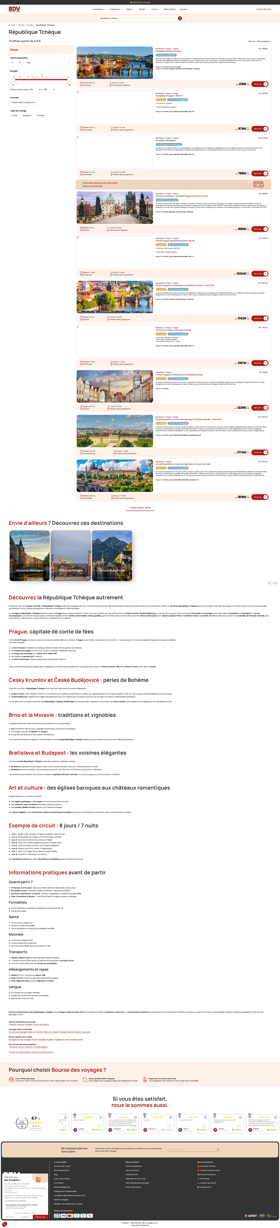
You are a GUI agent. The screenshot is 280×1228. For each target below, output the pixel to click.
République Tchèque (108, 18)
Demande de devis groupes (137, 1183)
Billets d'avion (169, 9)
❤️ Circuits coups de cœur (208, 1170)
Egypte (44, 1047)
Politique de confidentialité (65, 1191)
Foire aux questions (134, 1166)
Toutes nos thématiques (20, 1052)
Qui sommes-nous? (62, 1166)
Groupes (183, 9)
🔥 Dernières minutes (206, 1166)
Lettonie (20, 1024)
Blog (56, 1174)
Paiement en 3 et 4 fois (135, 1178)
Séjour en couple (50, 1032)
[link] (258, 9)
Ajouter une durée (169, 18)
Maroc (21, 1047)
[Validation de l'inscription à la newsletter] (218, 1150)
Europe (30, 25)
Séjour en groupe (82, 1032)
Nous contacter (132, 1170)
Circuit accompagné (18, 1032)
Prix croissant (263, 41)
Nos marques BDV (61, 1170)
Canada (37, 1047)
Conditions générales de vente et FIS (69, 1195)
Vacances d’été (76, 1039)
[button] (270, 583)
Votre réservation (133, 1187)
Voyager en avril (61, 1039)
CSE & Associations (62, 1178)
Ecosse (36, 1024)
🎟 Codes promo (204, 1187)
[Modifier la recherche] (180, 18)
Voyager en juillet (45, 1039)
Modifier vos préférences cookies (68, 1204)
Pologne (28, 1024)
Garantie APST (132, 1174)
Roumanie (44, 1024)
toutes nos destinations (42, 1052)
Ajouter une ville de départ (131, 18)
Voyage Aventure (66, 1032)
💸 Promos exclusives (206, 1174)
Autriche (12, 1024)
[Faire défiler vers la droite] (275, 583)
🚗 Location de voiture (206, 1183)
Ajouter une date (152, 18)
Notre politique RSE (62, 1187)
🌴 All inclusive (203, 1178)
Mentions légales (61, 1199)
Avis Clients (59, 1183)
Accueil (12, 25)
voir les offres (155, 2)
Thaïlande (13, 1047)
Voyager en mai (16, 1039)
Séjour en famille (35, 1032)
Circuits (21, 25)
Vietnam (28, 1047)
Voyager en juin (30, 1039)
